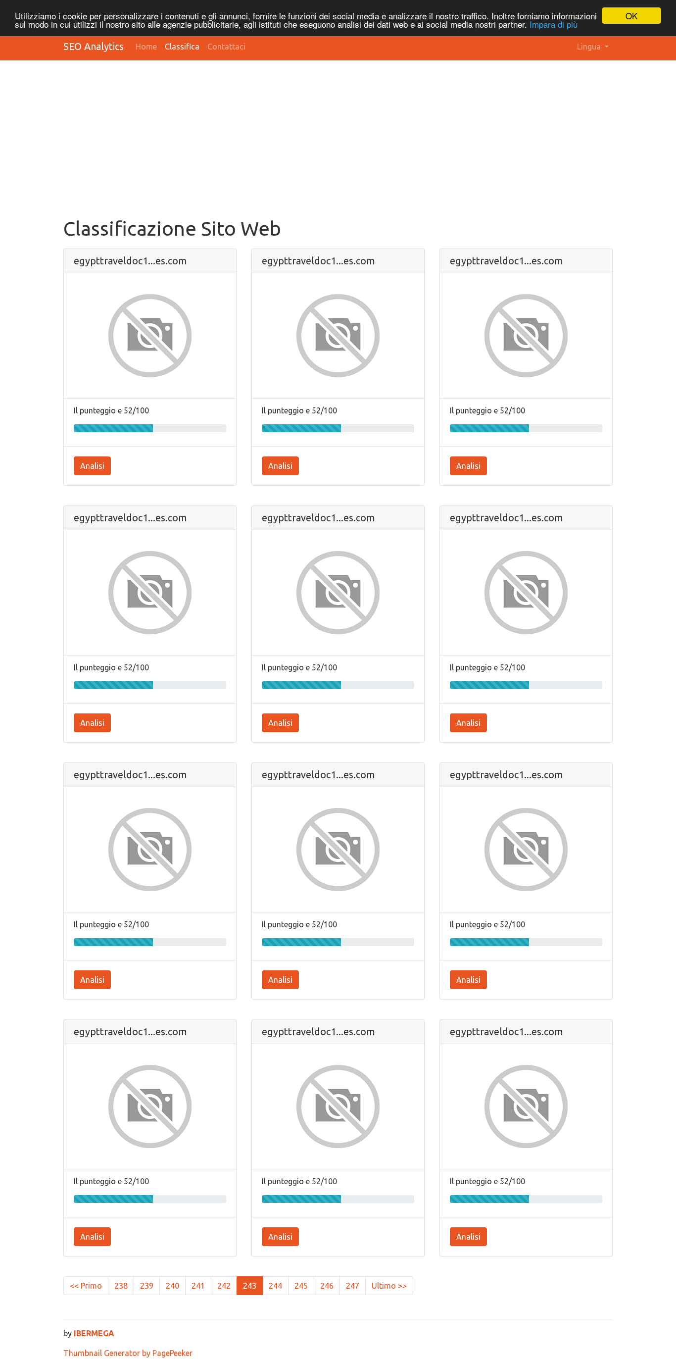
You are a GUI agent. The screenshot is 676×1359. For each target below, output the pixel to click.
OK (631, 15)
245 (301, 1285)
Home (146, 46)
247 (352, 1285)
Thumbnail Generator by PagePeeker (128, 1353)
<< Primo (86, 1285)
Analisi (92, 465)
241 (198, 1285)
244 (275, 1285)
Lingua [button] (590, 46)
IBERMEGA (94, 1333)
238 (121, 1285)
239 (146, 1285)
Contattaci (226, 46)
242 (224, 1285)
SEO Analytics (93, 46)
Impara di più (554, 24)
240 (172, 1285)
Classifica (182, 46)
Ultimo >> (389, 1285)
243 (249, 1285)
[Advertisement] (360, 142)
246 (327, 1285)
